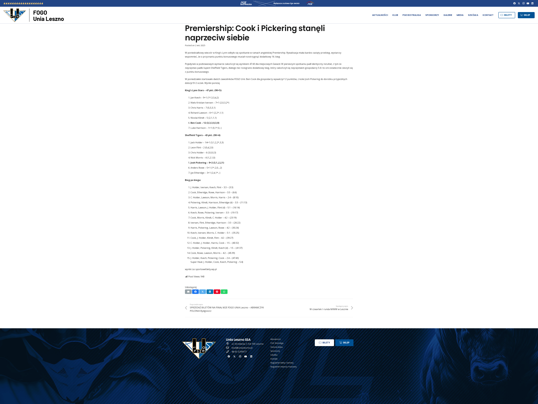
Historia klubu (276, 347)
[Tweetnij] (202, 291)
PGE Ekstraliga (276, 343)
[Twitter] (519, 3)
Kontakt (274, 358)
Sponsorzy (275, 351)
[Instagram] (523, 3)
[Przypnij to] (217, 291)
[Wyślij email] (188, 291)
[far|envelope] (229, 348)
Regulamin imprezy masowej (283, 366)
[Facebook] (514, 3)
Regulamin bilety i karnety (282, 362)
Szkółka (273, 355)
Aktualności (275, 339)
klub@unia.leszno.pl (242, 347)
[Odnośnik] (34, 15)
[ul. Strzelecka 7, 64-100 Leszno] (229, 344)
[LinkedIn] (532, 3)
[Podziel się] (195, 291)
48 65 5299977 (239, 351)
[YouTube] (528, 3)
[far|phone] (229, 352)
